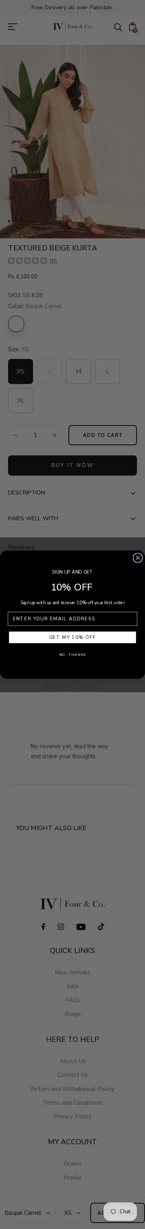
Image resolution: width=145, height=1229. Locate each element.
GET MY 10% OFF (72, 637)
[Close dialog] (137, 557)
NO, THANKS (72, 654)
